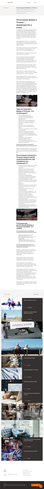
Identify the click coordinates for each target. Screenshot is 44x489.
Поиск (35, 2)
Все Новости (36, 294)
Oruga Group (10, 2)
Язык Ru (29, 2)
